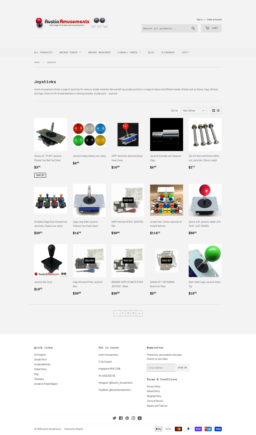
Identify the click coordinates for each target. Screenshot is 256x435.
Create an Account (214, 19)
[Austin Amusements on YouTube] (140, 418)
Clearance (168, 52)
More (185, 52)
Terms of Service (155, 401)
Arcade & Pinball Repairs (46, 383)
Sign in (199, 19)
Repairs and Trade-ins (157, 405)
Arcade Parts (69, 52)
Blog (151, 52)
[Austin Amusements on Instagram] (133, 418)
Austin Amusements (51, 428)
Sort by (174, 110)
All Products (43, 52)
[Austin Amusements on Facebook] (121, 418)
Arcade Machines (99, 52)
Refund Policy (153, 391)
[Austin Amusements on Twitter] (114, 418)
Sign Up (182, 368)
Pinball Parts (128, 52)
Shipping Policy (154, 396)
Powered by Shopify (73, 428)
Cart (214, 28)
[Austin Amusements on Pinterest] (127, 418)
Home (37, 62)
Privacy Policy (153, 386)
